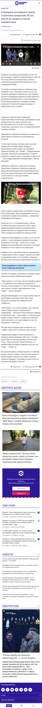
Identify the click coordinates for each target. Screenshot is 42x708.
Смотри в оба (10, 606)
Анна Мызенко (6, 26)
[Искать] (33, 705)
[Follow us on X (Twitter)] (7, 690)
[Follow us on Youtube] (12, 690)
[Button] (16, 34)
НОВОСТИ (7, 554)
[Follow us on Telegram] (21, 690)
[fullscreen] (39, 64)
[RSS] (25, 690)
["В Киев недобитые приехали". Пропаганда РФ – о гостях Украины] (21, 631)
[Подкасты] (30, 690)
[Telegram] (21, 705)
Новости (4, 8)
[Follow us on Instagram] (16, 690)
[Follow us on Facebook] (3, 690)
